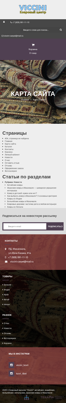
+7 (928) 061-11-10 (20, 22)
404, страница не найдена (17, 138)
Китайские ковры (15, 184)
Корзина (8, 151)
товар (33, 52)
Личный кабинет (12, 154)
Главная (25, 99)
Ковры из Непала (15, 206)
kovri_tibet (21, 373)
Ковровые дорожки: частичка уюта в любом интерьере (32, 204)
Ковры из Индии (14, 198)
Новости (8, 157)
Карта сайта (10, 143)
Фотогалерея (11, 170)
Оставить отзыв (12, 162)
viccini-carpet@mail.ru (13, 35)
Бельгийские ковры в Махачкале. (22, 201)
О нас (7, 160)
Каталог (8, 146)
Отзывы (8, 165)
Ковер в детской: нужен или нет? (22, 193)
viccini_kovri (22, 365)
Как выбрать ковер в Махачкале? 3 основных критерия (32, 195)
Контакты (9, 149)
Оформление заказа (14, 168)
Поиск (61, 30)
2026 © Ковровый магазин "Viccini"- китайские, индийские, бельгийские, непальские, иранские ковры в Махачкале (28, 391)
